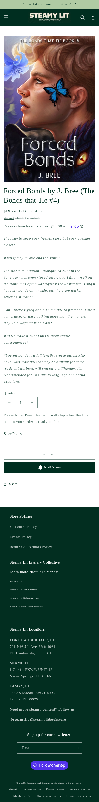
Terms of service (79, 788)
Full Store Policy (23, 527)
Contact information (79, 796)
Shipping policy (22, 796)
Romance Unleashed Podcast (26, 606)
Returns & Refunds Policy (31, 547)
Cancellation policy (49, 796)
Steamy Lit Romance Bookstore (47, 782)
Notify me (52, 467)
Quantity (10, 393)
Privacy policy (55, 788)
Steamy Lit (16, 581)
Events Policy (21, 537)
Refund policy (33, 788)
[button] (6, 17)
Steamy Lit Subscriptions (24, 598)
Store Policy (13, 434)
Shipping (9, 218)
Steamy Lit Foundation (23, 589)
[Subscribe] (77, 748)
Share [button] (13, 484)
